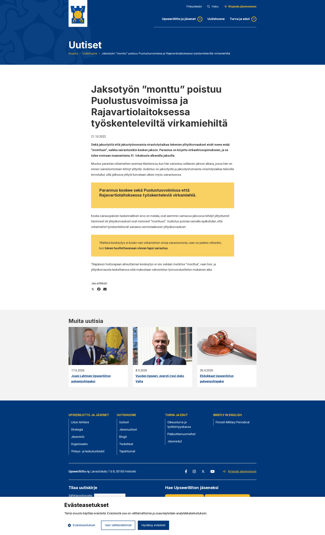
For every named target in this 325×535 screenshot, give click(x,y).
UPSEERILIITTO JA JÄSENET (89, 415)
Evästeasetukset (84, 525)
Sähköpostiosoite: (81, 495)
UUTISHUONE (126, 415)
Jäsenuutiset (128, 429)
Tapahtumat (127, 451)
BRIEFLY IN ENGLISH (227, 415)
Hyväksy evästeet (153, 525)
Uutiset (124, 422)
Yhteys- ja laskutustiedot (87, 451)
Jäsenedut (174, 441)
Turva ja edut (240, 19)
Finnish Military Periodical (233, 422)
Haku (215, 6)
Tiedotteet (126, 444)
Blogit (123, 437)
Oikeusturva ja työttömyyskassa (179, 424)
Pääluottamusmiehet (181, 434)
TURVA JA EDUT (176, 415)
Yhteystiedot (194, 6)
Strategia (77, 429)
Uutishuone (216, 19)
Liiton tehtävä (80, 422)
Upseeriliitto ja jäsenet (179, 19)
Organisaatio (79, 444)
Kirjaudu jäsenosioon (242, 6)
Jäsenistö (77, 437)
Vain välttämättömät (118, 525)
